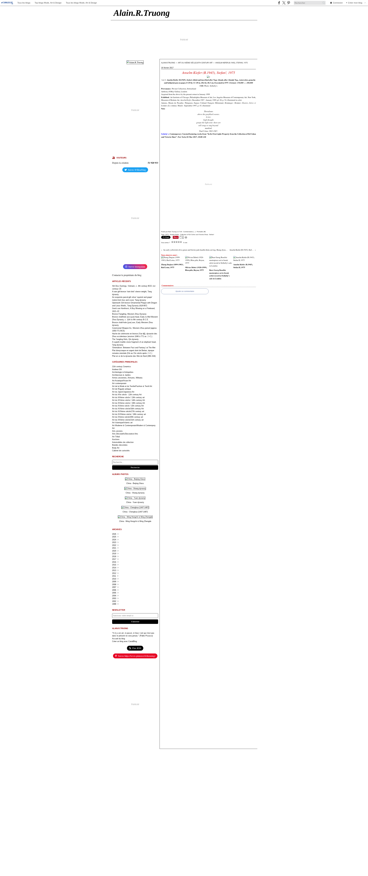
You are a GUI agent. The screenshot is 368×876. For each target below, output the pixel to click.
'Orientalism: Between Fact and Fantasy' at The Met (133, 347)
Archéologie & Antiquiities (122, 372)
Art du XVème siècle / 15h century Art (128, 406)
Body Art (115, 448)
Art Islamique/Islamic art (122, 422)
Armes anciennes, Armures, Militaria (127, 378)
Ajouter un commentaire (185, 291)
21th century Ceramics (121, 366)
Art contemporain (119, 383)
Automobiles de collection (123, 442)
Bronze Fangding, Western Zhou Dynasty (129, 314)
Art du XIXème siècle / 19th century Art (128, 403)
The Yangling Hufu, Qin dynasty (125, 339)
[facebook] (279, 2)
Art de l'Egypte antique (121, 389)
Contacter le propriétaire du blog (126, 275)
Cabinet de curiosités (121, 450)
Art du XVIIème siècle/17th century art (128, 411)
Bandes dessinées (120, 445)
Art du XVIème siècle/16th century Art (128, 409)
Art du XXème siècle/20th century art (127, 417)
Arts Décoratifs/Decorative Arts (125, 434)
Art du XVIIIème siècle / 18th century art (129, 414)
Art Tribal (116, 437)
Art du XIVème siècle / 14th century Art (128, 400)
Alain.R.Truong (168, 62)
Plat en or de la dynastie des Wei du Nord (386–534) (134, 356)
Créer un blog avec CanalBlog (124, 641)
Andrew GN (117, 369)
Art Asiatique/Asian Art (121, 381)
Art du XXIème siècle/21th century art (128, 420)
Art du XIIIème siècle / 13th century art (128, 397)
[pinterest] (288, 2)
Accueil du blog (118, 639)
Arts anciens (117, 431)
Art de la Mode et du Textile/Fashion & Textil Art (132, 386)
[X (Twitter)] (284, 2)
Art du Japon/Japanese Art (123, 392)
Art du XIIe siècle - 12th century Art (127, 394)
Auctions (115, 439)
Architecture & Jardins (121, 375)
